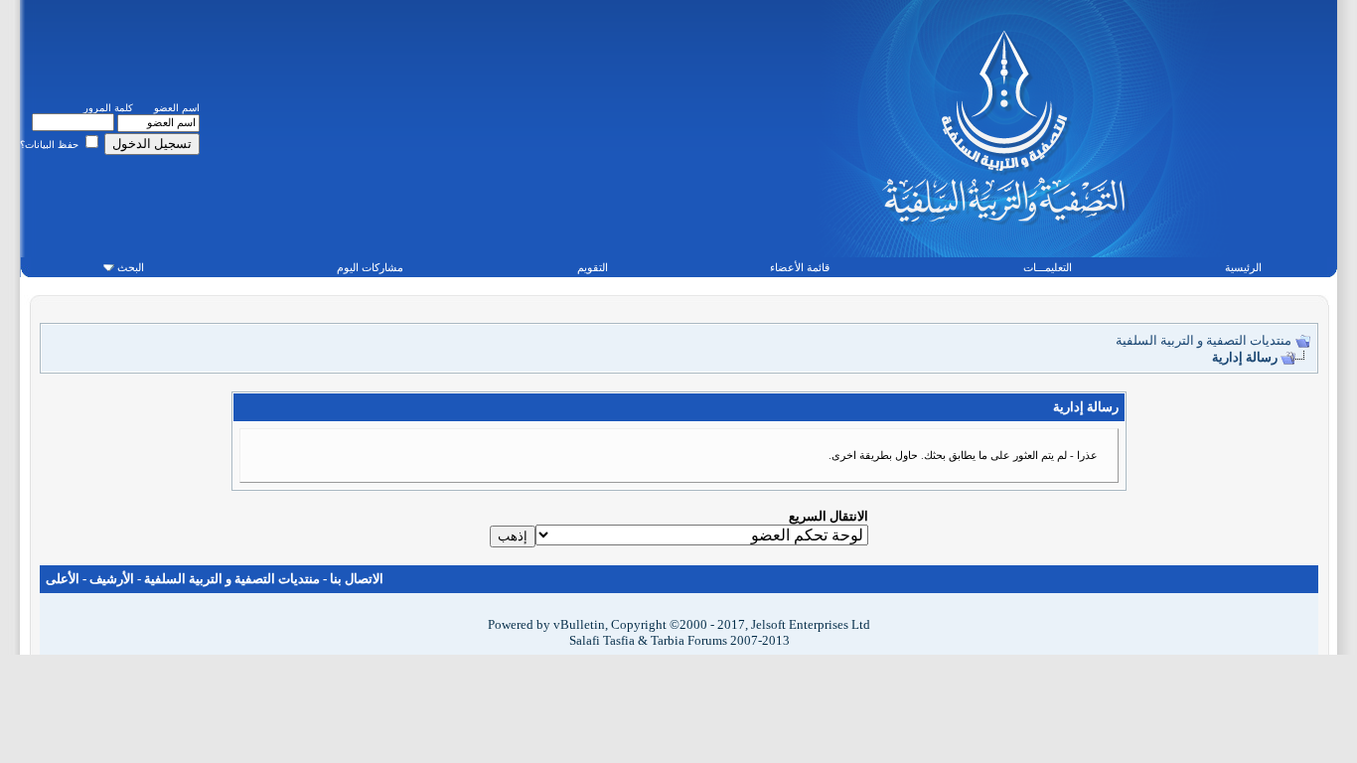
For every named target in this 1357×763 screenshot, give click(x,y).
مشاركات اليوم (370, 267)
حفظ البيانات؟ (50, 144)
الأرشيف (111, 578)
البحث (130, 267)
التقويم (592, 267)
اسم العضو (177, 107)
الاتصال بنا (356, 578)
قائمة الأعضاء (799, 267)
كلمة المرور (108, 107)
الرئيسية (1243, 267)
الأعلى (62, 578)
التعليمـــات (1047, 267)
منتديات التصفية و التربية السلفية (1203, 340)
